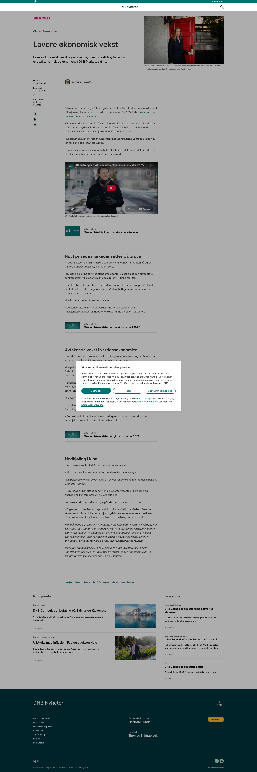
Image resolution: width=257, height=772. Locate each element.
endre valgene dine (147, 401)
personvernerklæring (92, 404)
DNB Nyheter (128, 7)
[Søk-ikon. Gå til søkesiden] (222, 6)
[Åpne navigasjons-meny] (34, 7)
